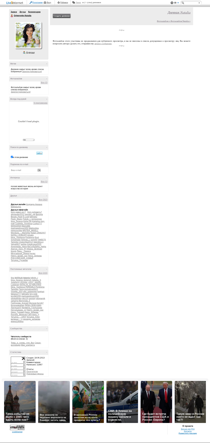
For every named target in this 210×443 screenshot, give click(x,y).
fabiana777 (16, 294)
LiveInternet (15, 3)
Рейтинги (64, 2)
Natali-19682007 (38, 233)
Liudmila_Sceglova (23, 223)
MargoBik (26, 226)
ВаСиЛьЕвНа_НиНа (36, 246)
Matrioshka (34, 228)
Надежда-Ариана (34, 204)
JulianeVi (15, 282)
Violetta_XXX (17, 291)
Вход (49, 2)
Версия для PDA (188, 429)
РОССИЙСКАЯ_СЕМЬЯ (22, 258)
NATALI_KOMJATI (19, 235)
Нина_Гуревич (17, 312)
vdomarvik (40, 298)
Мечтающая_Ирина (20, 253)
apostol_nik (30, 214)
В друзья (30, 52)
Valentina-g (38, 242)
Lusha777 (37, 223)
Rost (37, 237)
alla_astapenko (30, 291)
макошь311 (16, 207)
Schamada (16, 240)
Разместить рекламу (188, 433)
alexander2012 (17, 214)
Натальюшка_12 (18, 310)
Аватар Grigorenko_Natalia (28, 35)
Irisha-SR (27, 221)
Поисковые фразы (35, 374)
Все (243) (43, 273)
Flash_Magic (16, 219)
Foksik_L (27, 219)
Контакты (188, 431)
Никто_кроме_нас (19, 256)
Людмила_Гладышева (31, 308)
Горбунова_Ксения (20, 303)
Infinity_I (34, 278)
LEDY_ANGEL (34, 282)
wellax (24, 244)
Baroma (39, 214)
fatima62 (33, 217)
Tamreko (15, 242)
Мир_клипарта (28, 345)
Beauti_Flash (17, 217)
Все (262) (43, 200)
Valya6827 (15, 244)
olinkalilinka (16, 298)
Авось (78, 2)
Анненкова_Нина (19, 246)
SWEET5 (42, 240)
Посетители (32, 371)
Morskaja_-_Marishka (20, 233)
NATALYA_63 (26, 285)
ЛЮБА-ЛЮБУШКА (33, 305)
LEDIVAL (24, 282)
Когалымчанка (17, 305)
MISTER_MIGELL (30, 230)
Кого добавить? (34, 212)
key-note (33, 294)
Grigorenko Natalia (12, 15)
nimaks (30, 235)
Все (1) (44, 181)
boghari (40, 291)
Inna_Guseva (17, 221)
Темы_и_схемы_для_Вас (22, 343)
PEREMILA (30, 287)
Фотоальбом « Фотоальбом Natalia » (173, 21)
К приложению (40, 103)
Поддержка (172, 2)
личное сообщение (103, 43)
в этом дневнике (20, 157)
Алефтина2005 (34, 244)
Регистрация (37, 2)
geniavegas (36, 219)
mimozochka (16, 230)
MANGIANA (16, 226)
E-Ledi (26, 217)
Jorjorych (27, 280)
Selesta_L (25, 240)
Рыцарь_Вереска (19, 314)
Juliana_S (36, 280)
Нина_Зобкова (35, 256)
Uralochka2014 (26, 242)
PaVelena (29, 237)
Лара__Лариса (24, 251)
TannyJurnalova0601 (28, 289)
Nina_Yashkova (18, 237)
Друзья (22, 12)
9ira (12, 278)
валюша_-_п (16, 319)
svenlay (32, 298)
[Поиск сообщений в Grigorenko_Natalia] (39, 153)
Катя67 (40, 303)
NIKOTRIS (36, 285)
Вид (176, 3)
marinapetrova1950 (19, 228)
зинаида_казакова (31, 319)
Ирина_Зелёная (34, 249)
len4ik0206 (16, 296)
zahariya (15, 301)
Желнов (32, 303)
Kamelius (36, 221)
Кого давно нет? (18, 212)
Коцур (13, 251)
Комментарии (34, 12)
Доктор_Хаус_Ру (18, 249)
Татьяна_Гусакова (19, 260)
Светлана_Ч (33, 314)
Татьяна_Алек (33, 317)
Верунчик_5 (24, 301)
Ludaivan (15, 285)
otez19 (25, 298)
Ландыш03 (16, 308)
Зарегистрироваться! (32, 71)
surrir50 (34, 240)
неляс (32, 253)
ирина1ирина (17, 321)
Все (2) (44, 82)
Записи (14, 12)
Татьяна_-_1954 (18, 317)
